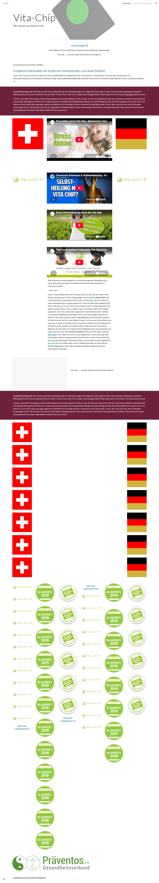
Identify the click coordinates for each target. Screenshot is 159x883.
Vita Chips (129, 94)
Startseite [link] (127, 3)
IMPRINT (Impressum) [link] (143, 3)
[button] (156, 3)
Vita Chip (54, 107)
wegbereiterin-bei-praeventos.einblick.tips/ (29, 878)
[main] (79, 20)
